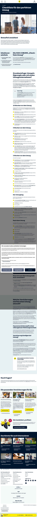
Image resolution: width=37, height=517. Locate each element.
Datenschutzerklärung (6, 261)
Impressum (23, 263)
